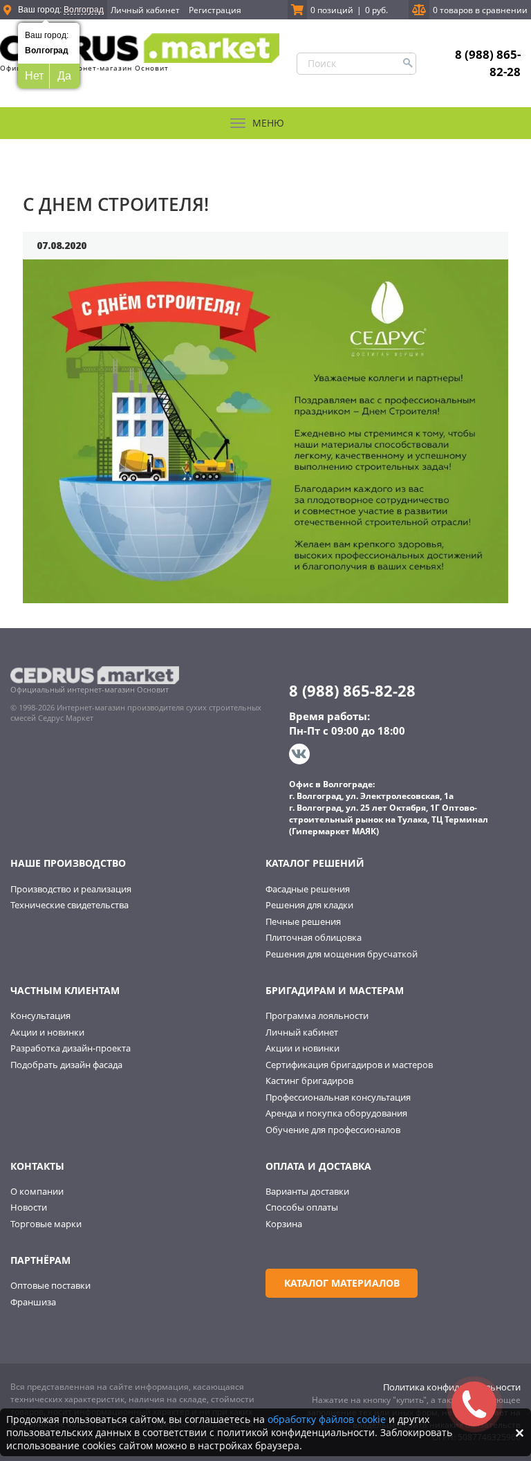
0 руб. (376, 10)
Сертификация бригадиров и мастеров (349, 1064)
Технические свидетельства (69, 905)
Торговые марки (46, 1224)
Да (64, 76)
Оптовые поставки (50, 1285)
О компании (37, 1191)
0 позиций (331, 10)
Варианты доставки (307, 1191)
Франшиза (33, 1302)
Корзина (284, 1224)
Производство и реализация (70, 889)
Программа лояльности (317, 1015)
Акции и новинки (47, 1032)
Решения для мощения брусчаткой (342, 954)
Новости (28, 1207)
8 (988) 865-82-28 (488, 62)
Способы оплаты (302, 1207)
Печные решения (303, 921)
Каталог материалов (342, 1282)
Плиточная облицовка (314, 937)
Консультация (40, 1015)
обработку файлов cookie (327, 1419)
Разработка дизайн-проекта (70, 1048)
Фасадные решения (308, 889)
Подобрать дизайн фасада (66, 1064)
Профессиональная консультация (338, 1097)
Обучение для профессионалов (333, 1129)
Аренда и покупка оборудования (336, 1113)
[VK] (301, 754)
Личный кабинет (145, 10)
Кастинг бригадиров (309, 1080)
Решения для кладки (309, 905)
